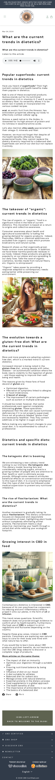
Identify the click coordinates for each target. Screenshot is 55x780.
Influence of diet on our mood (22, 671)
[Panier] (51, 16)
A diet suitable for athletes (20, 674)
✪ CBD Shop (9, 740)
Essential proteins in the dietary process (28, 681)
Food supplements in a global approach (27, 683)
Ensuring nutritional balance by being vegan (26, 668)
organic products (33, 236)
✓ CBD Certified (12, 734)
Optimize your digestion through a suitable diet (29, 663)
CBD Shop (17, 649)
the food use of (13, 625)
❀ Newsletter (11, 752)
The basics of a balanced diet (22, 690)
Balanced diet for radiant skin (22, 676)
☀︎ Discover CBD (12, 746)
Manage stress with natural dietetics (26, 678)
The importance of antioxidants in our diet (29, 687)
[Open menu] (4, 17)
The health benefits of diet (20, 685)
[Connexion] (47, 16)
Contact (7, 757)
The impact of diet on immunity (23, 660)
